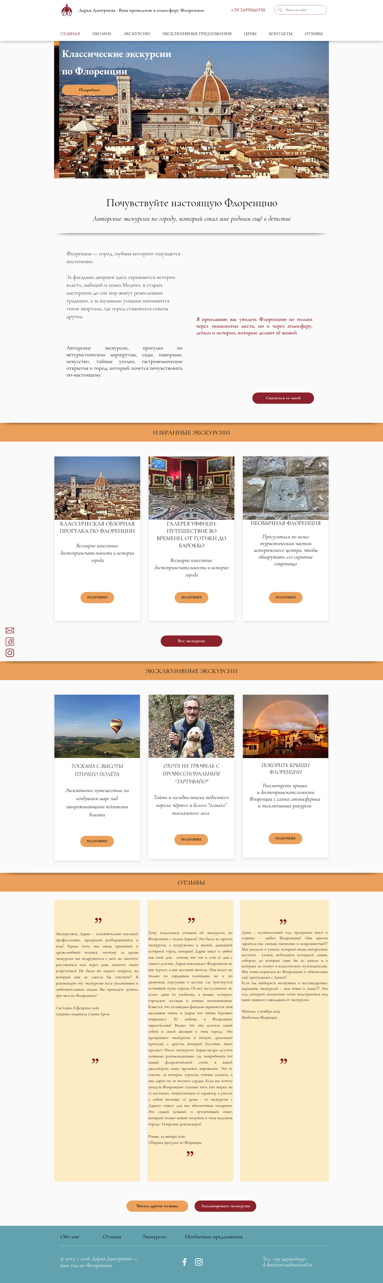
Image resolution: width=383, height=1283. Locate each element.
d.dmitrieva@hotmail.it (287, 1264)
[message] (10, 630)
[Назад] (61, 109)
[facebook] (10, 641)
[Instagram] (199, 1262)
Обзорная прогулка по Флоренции (175, 1142)
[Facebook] (184, 1262)
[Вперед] (321, 109)
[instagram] (10, 653)
